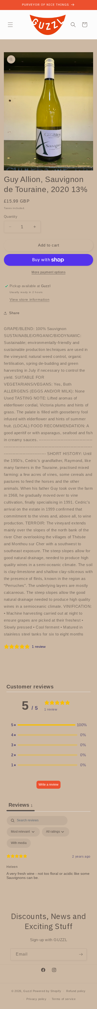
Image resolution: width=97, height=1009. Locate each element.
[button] (10, 24)
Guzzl (27, 991)
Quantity (10, 217)
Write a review (48, 784)
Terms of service (64, 999)
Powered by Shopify (47, 991)
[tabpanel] (48, 860)
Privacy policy (36, 999)
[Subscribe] (80, 954)
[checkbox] (19, 843)
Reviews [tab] (21, 805)
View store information (29, 299)
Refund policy (76, 991)
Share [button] (14, 313)
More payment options (48, 272)
